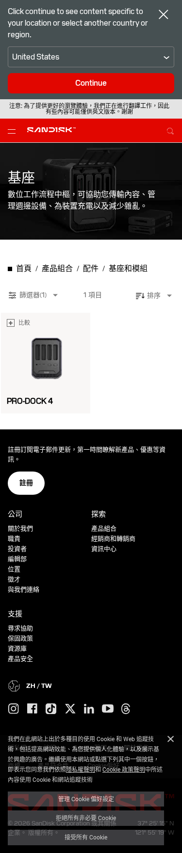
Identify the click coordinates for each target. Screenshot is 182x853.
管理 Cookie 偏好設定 (86, 799)
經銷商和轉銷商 (113, 538)
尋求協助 (20, 628)
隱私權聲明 (80, 769)
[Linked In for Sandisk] (89, 709)
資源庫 (17, 648)
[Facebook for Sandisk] (32, 709)
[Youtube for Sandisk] (108, 709)
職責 (14, 538)
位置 (14, 569)
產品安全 (20, 659)
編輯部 (17, 559)
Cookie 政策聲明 (123, 769)
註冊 (26, 482)
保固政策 (20, 638)
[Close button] (163, 15)
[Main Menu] (13, 131)
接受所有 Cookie (86, 837)
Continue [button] (91, 83)
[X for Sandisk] (70, 709)
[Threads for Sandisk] (125, 709)
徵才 (14, 579)
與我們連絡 (23, 589)
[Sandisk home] (51, 130)
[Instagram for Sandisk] (13, 709)
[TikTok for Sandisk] (51, 709)
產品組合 (103, 528)
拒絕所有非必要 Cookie (86, 818)
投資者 (17, 549)
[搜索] (170, 130)
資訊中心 (103, 549)
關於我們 (20, 528)
